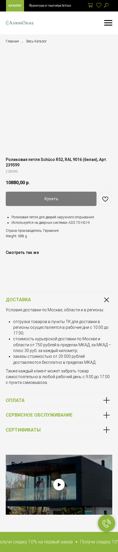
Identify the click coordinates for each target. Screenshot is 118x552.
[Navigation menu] (108, 23)
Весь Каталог (36, 41)
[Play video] (59, 484)
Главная (12, 41)
